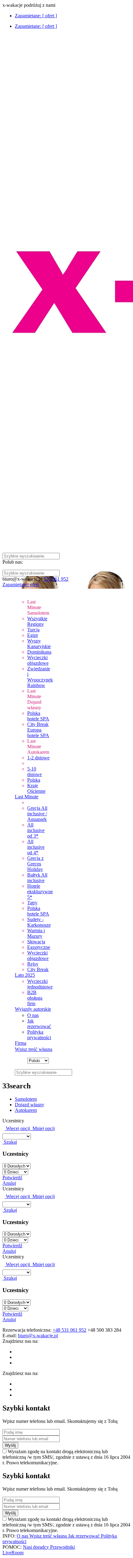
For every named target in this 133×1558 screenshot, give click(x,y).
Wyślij (10, 1445)
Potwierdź (12, 1177)
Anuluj (9, 1183)
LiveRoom (13, 1552)
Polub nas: (12, 562)
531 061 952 (56, 579)
